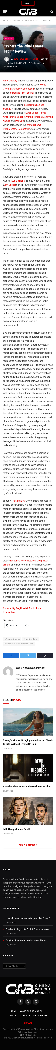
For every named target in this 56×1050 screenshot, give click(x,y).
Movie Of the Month (31, 1011)
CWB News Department (26, 59)
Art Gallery (40, 1015)
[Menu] (5, 11)
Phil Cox (19, 120)
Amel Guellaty (10, 80)
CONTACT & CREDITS (19, 1015)
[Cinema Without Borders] (28, 11)
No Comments (37, 63)
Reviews (9, 39)
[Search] (51, 11)
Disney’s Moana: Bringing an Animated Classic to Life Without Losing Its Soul (28, 742)
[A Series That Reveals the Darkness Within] (28, 768)
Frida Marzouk (18, 500)
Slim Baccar (10, 184)
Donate (28, 3)
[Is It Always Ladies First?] (28, 811)
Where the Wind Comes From (19, 643)
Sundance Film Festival (22, 92)
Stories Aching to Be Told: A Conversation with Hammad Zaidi (29, 931)
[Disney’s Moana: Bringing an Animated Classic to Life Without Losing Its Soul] (28, 722)
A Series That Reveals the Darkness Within (26, 786)
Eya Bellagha (18, 180)
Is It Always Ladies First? (16, 829)
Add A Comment (28, 845)
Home (13, 1011)
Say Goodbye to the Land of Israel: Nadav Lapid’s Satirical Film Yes (26, 942)
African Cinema (12, 639)
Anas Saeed (32, 112)
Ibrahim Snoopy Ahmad (21, 116)
